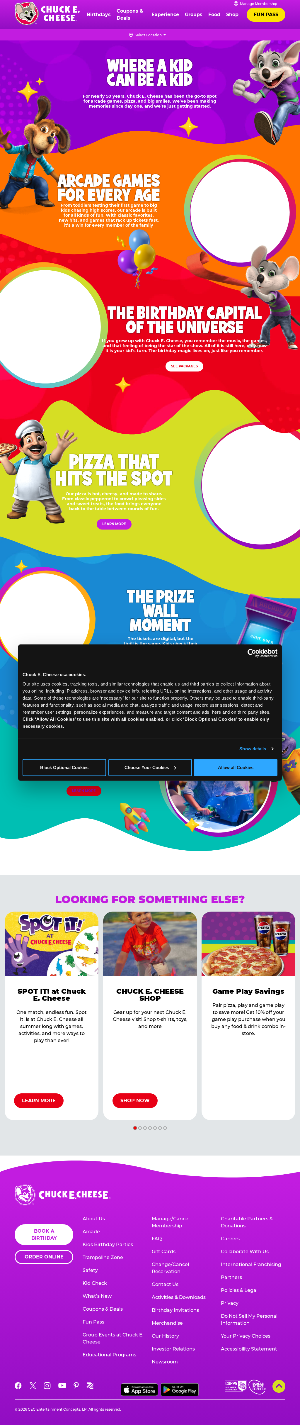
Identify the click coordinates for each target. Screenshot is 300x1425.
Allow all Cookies (235, 767)
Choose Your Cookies (147, 767)
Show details (252, 748)
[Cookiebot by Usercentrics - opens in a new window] (251, 653)
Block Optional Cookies (64, 767)
